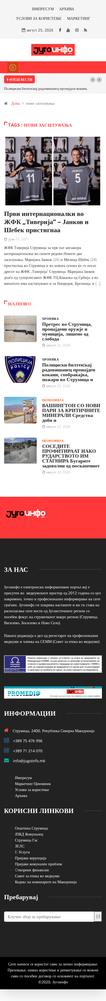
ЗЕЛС (19, 846)
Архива (21, 795)
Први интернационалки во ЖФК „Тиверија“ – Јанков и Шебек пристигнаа (46, 221)
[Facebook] (60, 30)
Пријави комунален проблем (38, 863)
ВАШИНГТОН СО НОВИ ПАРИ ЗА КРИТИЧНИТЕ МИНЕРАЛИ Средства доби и (71, 412)
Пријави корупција (30, 857)
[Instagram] (77, 30)
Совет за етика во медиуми (37, 875)
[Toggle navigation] (12, 67)
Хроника (50, 319)
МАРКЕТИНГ (78, 18)
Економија (53, 400)
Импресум (23, 777)
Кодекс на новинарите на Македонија (46, 881)
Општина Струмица (31, 828)
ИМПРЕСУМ (43, 8)
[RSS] (85, 30)
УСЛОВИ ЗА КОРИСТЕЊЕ (39, 18)
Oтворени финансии (32, 869)
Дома (15, 103)
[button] (92, 79)
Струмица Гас (26, 840)
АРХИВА (66, 8)
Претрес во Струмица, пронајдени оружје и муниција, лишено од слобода (67, 331)
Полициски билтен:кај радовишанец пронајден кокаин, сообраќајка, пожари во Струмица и (68, 371)
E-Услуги (22, 852)
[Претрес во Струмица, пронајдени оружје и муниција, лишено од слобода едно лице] (20, 328)
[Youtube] (68, 30)
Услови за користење (32, 789)
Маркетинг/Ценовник (33, 783)
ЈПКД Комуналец (29, 834)
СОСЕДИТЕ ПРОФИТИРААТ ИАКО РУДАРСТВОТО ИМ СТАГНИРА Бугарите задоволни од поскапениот (71, 456)
